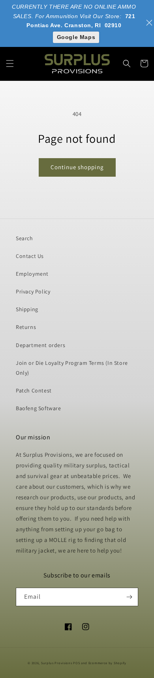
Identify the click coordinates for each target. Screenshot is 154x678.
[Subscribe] (129, 597)
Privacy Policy (33, 291)
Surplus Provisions (56, 663)
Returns (26, 327)
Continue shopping (77, 167)
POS (76, 663)
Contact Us (30, 256)
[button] (10, 63)
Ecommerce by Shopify (107, 663)
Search (24, 238)
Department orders (40, 345)
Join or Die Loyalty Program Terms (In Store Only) (72, 367)
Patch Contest (34, 390)
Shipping (27, 309)
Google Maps (76, 37)
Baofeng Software (38, 408)
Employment (32, 273)
